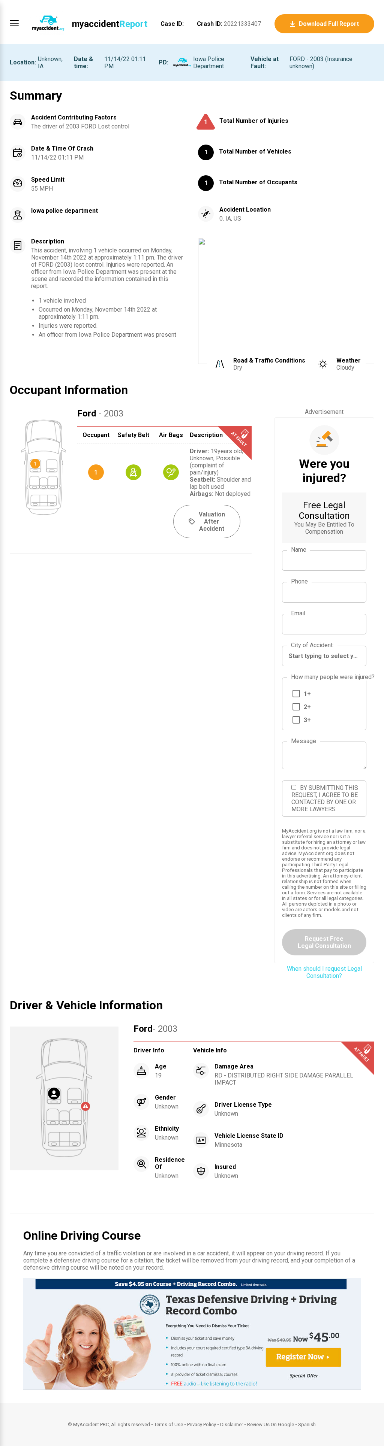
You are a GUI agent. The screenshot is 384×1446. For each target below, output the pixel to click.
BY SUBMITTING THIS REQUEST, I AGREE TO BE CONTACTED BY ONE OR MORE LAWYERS (324, 798)
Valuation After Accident (212, 521)
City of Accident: (312, 645)
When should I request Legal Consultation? (324, 972)
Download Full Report (329, 23)
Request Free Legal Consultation (324, 942)
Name (298, 549)
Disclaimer (231, 1424)
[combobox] (324, 656)
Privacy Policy (201, 1424)
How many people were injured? (333, 676)
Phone (299, 581)
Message (303, 741)
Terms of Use (168, 1424)
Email (298, 613)
